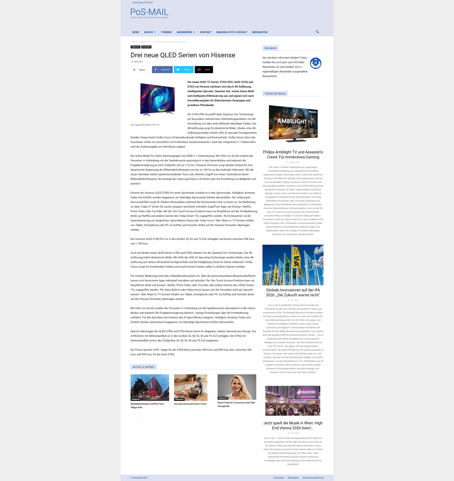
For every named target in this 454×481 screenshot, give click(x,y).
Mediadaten (259, 32)
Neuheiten (146, 47)
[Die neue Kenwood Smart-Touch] (194, 387)
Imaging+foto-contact (231, 32)
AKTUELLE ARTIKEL (144, 367)
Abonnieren (184, 32)
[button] (317, 32)
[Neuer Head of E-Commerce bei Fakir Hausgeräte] (238, 387)
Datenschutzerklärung (312, 478)
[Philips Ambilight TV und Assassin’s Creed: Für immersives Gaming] (292, 124)
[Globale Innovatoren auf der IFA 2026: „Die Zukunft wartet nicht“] (292, 265)
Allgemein (145, 42)
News (135, 32)
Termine (166, 32)
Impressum (278, 478)
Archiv (148, 32)
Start (134, 42)
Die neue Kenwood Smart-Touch (190, 404)
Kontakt (205, 32)
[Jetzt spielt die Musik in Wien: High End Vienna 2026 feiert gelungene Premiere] (292, 400)
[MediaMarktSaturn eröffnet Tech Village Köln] (150, 387)
